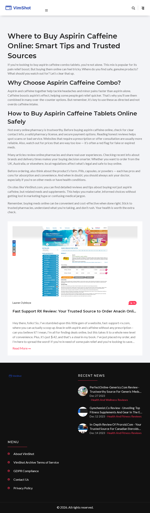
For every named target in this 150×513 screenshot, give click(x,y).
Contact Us (21, 479)
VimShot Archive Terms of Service (36, 462)
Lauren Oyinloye (21, 302)
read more (20, 348)
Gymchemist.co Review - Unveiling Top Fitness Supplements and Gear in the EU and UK (116, 410)
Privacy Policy (23, 488)
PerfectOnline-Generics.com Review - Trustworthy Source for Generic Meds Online (114, 389)
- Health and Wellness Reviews (109, 399)
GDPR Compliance (26, 471)
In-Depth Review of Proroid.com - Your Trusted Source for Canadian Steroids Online (115, 427)
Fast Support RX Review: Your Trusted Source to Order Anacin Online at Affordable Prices (75, 311)
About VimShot (23, 454)
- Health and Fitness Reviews (124, 416)
